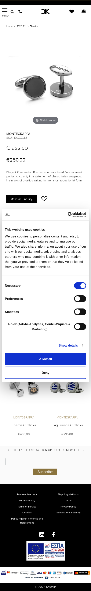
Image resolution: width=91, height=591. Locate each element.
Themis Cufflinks (24, 425)
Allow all (45, 359)
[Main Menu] (4, 11)
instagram (41, 534)
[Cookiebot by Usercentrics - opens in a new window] (67, 214)
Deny (45, 372)
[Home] (46, 11)
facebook (53, 534)
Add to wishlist (44, 198)
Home (9, 26)
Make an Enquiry (21, 199)
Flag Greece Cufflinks (67, 425)
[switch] (80, 298)
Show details (68, 345)
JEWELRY (21, 26)
